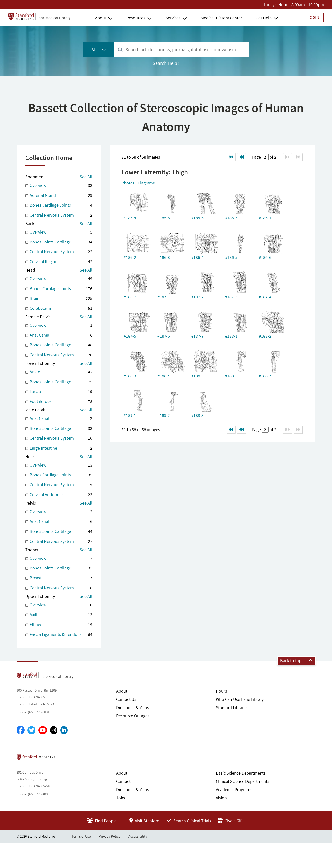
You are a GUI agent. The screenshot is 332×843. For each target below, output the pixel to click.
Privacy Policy (109, 836)
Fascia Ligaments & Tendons (60, 634)
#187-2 (197, 297)
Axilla (60, 614)
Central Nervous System (60, 215)
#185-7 (231, 217)
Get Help (264, 18)
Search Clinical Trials (191, 821)
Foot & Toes (60, 401)
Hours (221, 691)
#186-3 (163, 257)
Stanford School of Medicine (64, 758)
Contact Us (126, 699)
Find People (105, 821)
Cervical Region (60, 261)
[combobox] (181, 49)
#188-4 (163, 375)
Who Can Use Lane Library (240, 699)
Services (173, 18)
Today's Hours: (276, 4)
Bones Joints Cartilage (60, 242)
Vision (221, 798)
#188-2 (265, 336)
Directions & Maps (132, 707)
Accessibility (137, 836)
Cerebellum (60, 308)
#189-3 (197, 415)
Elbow (60, 624)
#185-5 (163, 217)
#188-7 (265, 375)
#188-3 (130, 375)
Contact (123, 781)
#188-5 (197, 375)
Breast (60, 578)
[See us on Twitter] (31, 730)
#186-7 (130, 297)
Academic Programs (234, 789)
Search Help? (166, 63)
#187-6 (163, 336)
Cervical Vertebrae (60, 494)
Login (313, 17)
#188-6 (231, 375)
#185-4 (130, 217)
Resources (135, 18)
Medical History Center (221, 18)
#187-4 (265, 297)
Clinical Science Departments (242, 781)
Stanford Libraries (232, 707)
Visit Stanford (146, 821)
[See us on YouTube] (42, 730)
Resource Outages (132, 715)
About (100, 18)
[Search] (120, 50)
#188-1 (231, 336)
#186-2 (130, 257)
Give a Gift (233, 821)
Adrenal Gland (60, 195)
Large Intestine (60, 448)
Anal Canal (60, 335)
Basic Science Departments (241, 773)
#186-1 (265, 217)
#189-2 (163, 415)
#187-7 (197, 336)
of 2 (272, 157)
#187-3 (231, 297)
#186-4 (197, 257)
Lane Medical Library (53, 17)
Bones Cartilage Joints (60, 205)
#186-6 (265, 257)
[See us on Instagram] (53, 730)
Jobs (120, 798)
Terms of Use (81, 836)
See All (86, 177)
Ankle (60, 372)
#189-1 (130, 415)
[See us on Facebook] (21, 730)
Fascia (60, 391)
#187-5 (130, 336)
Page (257, 157)
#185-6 (197, 217)
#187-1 (163, 297)
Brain (60, 298)
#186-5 (231, 257)
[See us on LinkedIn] (64, 730)
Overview (60, 185)
